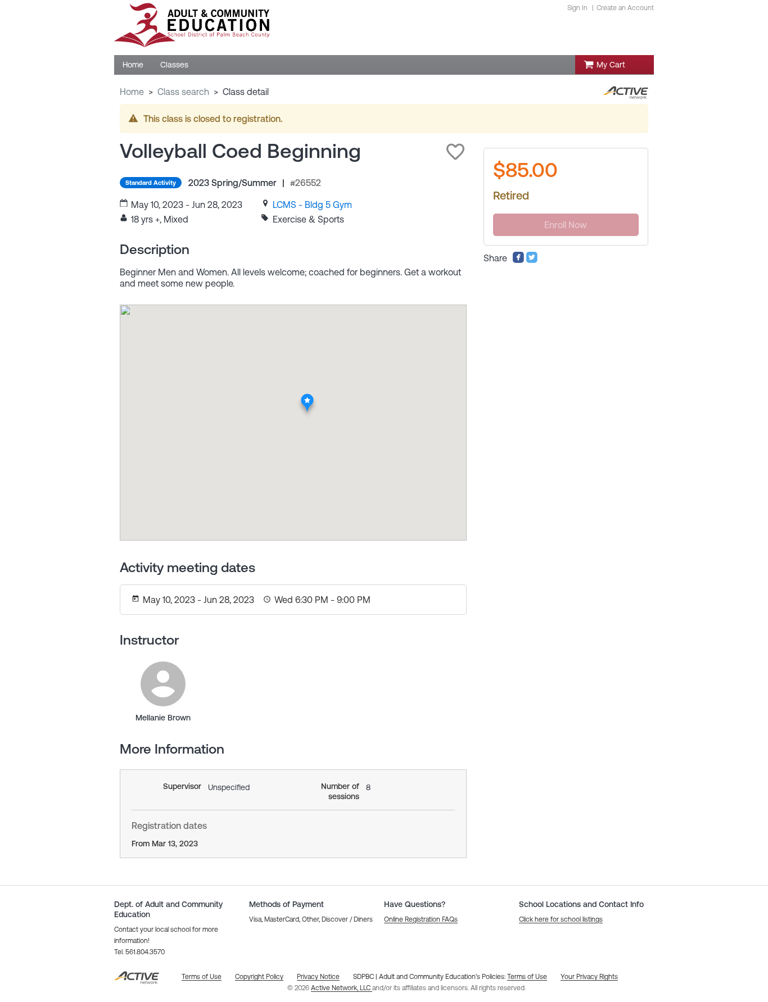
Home (132, 92)
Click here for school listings (561, 919)
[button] (455, 152)
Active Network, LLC (341, 988)
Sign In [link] (577, 8)
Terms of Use (527, 977)
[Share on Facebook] (518, 260)
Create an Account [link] (625, 8)
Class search (183, 92)
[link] (312, 205)
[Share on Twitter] (532, 260)
